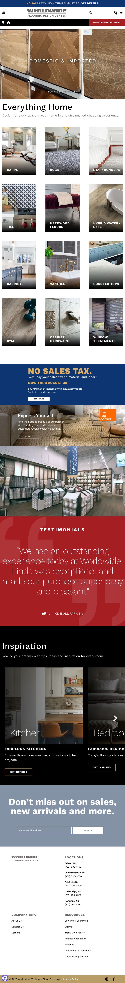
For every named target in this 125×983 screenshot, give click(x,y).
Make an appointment (107, 22)
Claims (68, 926)
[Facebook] (113, 979)
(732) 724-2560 (73, 895)
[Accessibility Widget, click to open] (5, 978)
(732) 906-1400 (73, 866)
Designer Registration (77, 956)
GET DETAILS (90, 3)
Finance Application (75, 938)
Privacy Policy (70, 979)
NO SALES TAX (36, 3)
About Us (16, 920)
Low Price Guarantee (76, 920)
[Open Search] (90, 13)
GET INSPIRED (18, 772)
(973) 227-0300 (73, 885)
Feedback (70, 944)
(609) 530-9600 (73, 876)
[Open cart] (121, 13)
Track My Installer (75, 932)
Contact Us (17, 926)
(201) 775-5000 (73, 904)
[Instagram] (107, 979)
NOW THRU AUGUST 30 (63, 3)
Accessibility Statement (78, 950)
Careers (15, 932)
